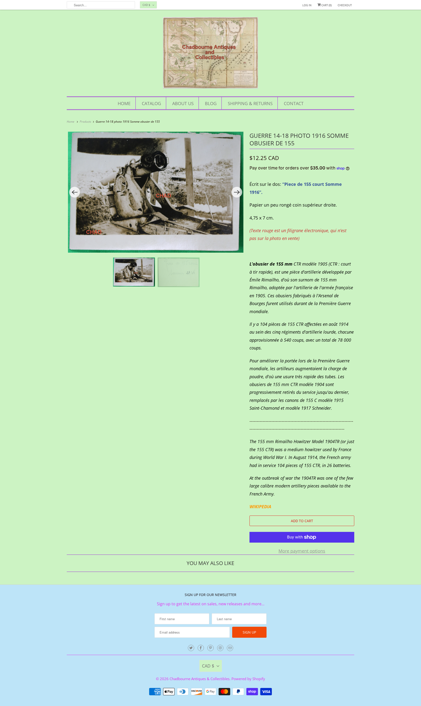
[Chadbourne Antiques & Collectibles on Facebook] (201, 648)
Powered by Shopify (248, 678)
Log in (306, 5)
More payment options (301, 551)
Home (124, 103)
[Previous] (74, 192)
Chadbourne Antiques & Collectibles (200, 678)
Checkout (345, 5)
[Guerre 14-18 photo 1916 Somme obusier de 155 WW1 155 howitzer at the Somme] (155, 192)
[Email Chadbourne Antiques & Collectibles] (230, 648)
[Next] (236, 192)
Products (86, 121)
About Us (183, 103)
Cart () (326, 5)
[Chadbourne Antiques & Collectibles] (210, 54)
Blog (211, 103)
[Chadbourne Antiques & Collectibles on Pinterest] (210, 648)
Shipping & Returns (250, 103)
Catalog (151, 103)
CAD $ (146, 5)
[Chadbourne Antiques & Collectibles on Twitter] (191, 648)
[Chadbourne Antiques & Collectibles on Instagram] (220, 648)
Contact (294, 103)
